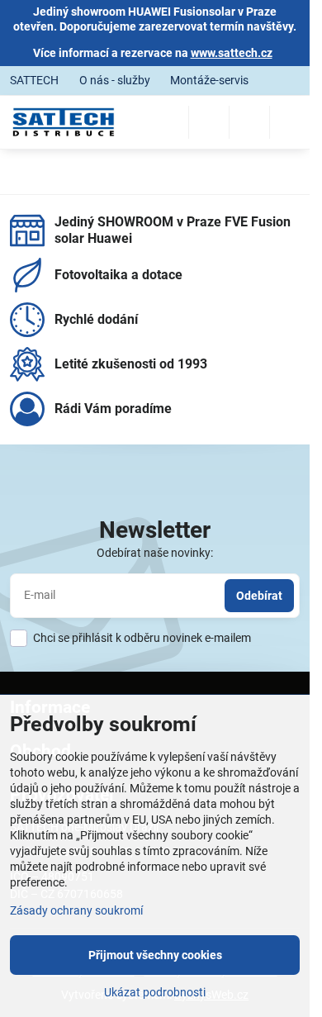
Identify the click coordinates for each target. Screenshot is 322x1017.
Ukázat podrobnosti (155, 992)
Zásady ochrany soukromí (76, 910)
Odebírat (259, 595)
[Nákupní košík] (249, 122)
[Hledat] (209, 122)
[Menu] (290, 122)
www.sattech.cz (231, 52)
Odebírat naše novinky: (155, 552)
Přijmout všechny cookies (155, 955)
